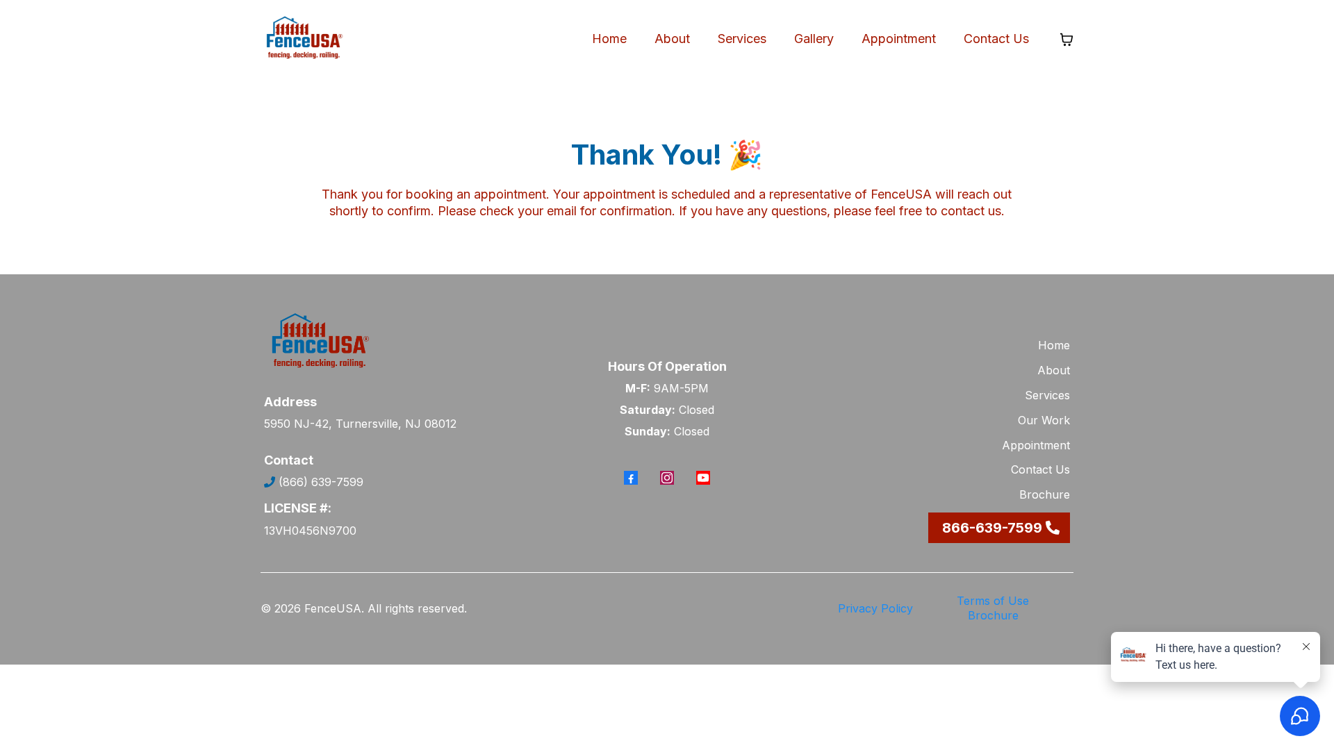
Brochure (1044, 494)
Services (742, 38)
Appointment (899, 38)
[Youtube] (703, 478)
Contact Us (996, 38)
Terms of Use (993, 601)
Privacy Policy (875, 608)
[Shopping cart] (1066, 40)
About (672, 38)
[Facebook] (631, 478)
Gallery (814, 38)
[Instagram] (667, 478)
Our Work (1044, 420)
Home (609, 38)
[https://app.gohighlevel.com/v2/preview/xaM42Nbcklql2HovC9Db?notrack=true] (304, 39)
